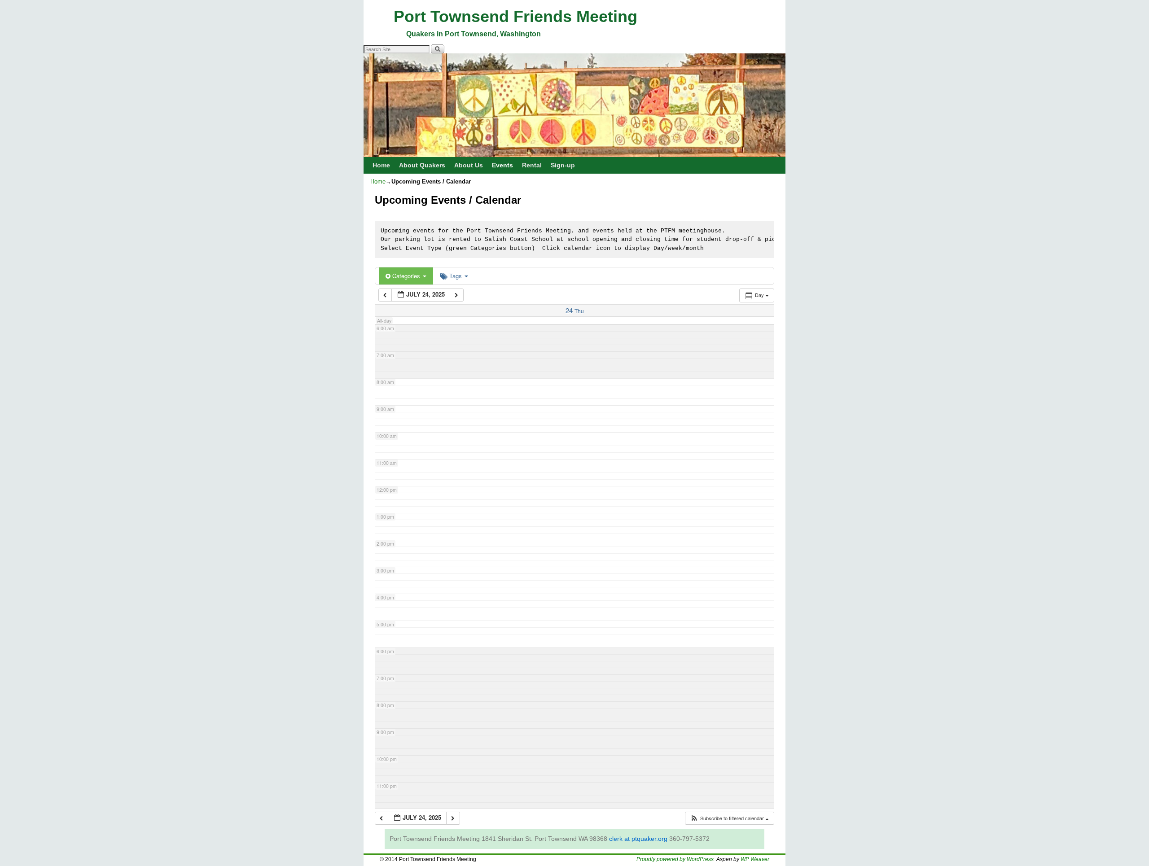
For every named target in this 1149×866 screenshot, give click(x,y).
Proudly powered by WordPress (675, 859)
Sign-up (563, 165)
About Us (468, 165)
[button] (729, 818)
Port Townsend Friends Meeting (515, 16)
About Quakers (422, 165)
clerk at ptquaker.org (638, 838)
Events (502, 165)
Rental (532, 165)
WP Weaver (755, 859)
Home (381, 165)
